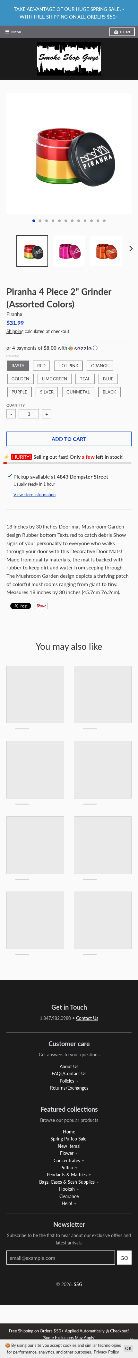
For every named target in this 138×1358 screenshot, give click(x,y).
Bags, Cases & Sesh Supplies (67, 1182)
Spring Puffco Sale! (69, 1138)
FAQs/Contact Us (69, 1073)
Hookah (67, 1189)
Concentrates (67, 1160)
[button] (69, 348)
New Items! (69, 1146)
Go (124, 1258)
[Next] (131, 249)
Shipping (14, 331)
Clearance (69, 1196)
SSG (78, 1284)
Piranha (14, 314)
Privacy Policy (106, 1351)
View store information (34, 494)
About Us (69, 1066)
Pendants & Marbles (67, 1174)
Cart (125, 31)
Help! (67, 1203)
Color (12, 356)
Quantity (15, 405)
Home (69, 1131)
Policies (67, 1081)
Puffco (66, 1167)
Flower (66, 1153)
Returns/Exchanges (69, 1088)
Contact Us (87, 1018)
